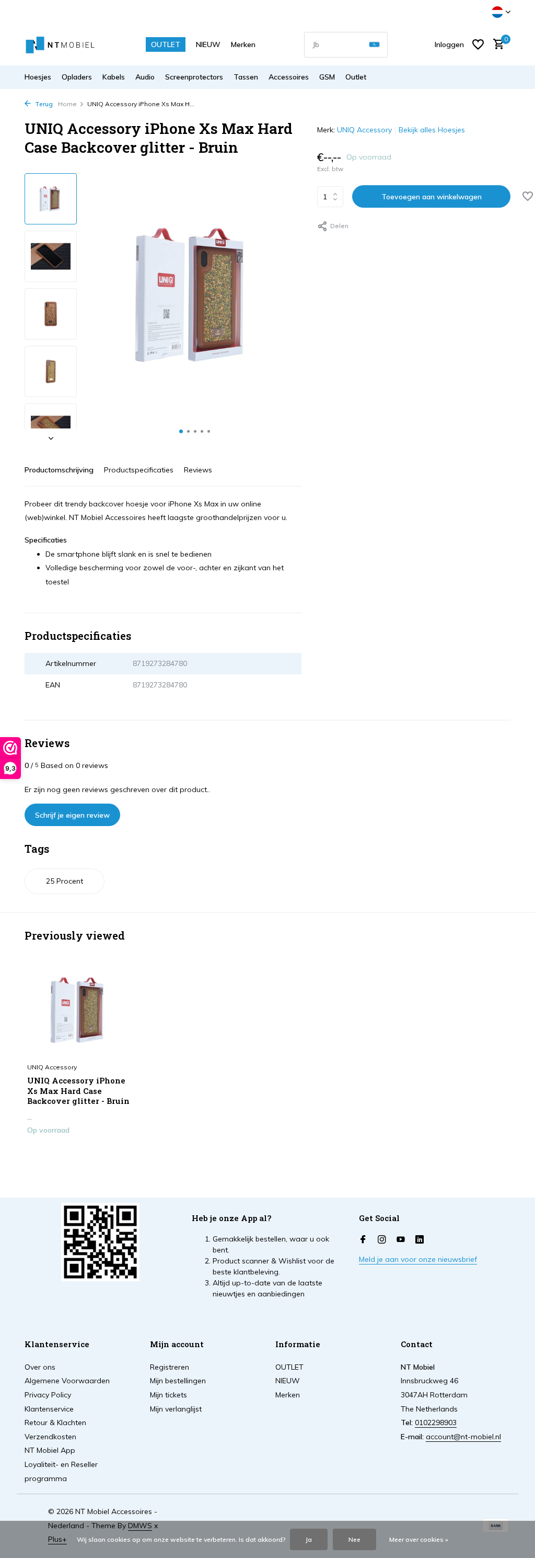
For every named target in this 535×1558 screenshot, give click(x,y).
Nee (354, 1539)
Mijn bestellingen (178, 1380)
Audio (145, 77)
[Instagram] (382, 1240)
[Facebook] (363, 1240)
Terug (43, 104)
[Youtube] (401, 1240)
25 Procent (64, 881)
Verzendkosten (50, 1436)
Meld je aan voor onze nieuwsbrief (418, 1259)
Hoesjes (38, 77)
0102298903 (436, 1422)
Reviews (198, 470)
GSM (327, 77)
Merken (243, 44)
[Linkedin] (419, 1240)
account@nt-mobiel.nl (463, 1436)
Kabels (113, 77)
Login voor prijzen (80, 1152)
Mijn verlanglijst (176, 1409)
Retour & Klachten (55, 1422)
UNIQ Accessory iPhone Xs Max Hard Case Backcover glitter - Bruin (78, 1091)
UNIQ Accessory (364, 129)
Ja (309, 1539)
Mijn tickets (168, 1394)
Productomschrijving (59, 470)
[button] (181, 431)
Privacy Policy (48, 1394)
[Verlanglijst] (478, 44)
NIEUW (208, 44)
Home (67, 104)
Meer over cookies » (418, 1539)
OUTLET (165, 44)
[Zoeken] (374, 45)
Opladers (77, 77)
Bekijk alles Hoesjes (432, 129)
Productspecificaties (138, 470)
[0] (496, 44)
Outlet (355, 77)
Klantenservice (49, 1409)
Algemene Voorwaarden (67, 1380)
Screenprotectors (194, 77)
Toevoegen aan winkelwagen (431, 196)
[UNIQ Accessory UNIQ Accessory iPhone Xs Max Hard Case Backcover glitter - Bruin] (79, 1010)
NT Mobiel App (50, 1450)
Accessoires (289, 77)
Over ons (40, 1367)
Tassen (246, 77)
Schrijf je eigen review (72, 815)
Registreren (169, 1367)
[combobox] (346, 45)
